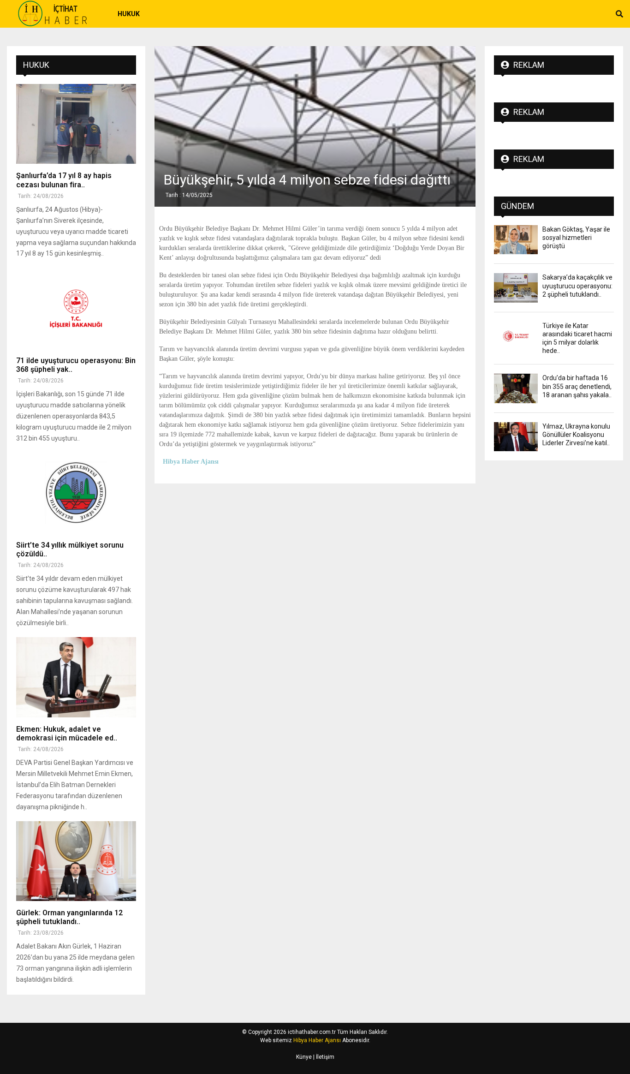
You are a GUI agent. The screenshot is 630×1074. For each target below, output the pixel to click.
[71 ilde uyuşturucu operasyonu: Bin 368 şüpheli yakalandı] (76, 308)
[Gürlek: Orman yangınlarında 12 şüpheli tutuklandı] (76, 861)
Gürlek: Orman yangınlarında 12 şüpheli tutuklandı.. (69, 917)
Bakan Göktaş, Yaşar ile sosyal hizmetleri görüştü (576, 238)
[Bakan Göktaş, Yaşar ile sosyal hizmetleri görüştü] (516, 239)
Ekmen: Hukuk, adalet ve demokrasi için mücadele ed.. (66, 733)
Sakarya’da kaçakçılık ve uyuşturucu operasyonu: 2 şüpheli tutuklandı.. (577, 286)
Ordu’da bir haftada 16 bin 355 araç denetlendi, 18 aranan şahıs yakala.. (577, 386)
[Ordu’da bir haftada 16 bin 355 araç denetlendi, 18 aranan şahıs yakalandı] (516, 388)
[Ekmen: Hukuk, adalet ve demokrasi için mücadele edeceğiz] (76, 677)
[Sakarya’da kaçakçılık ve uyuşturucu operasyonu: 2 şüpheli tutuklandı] (516, 287)
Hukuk (129, 14)
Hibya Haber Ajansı (317, 1040)
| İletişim (323, 1057)
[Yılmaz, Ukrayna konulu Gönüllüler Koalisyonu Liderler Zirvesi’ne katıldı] (516, 436)
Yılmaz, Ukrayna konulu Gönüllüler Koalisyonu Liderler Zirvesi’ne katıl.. (576, 435)
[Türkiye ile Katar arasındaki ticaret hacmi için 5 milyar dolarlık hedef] (516, 336)
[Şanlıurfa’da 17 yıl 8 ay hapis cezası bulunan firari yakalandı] (76, 124)
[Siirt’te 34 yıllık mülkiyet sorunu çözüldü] (76, 493)
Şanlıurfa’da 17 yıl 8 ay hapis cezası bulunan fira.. (64, 180)
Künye (304, 1057)
